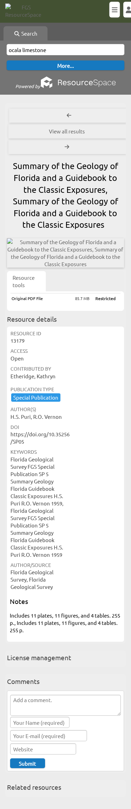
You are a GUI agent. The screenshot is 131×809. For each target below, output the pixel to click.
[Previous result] (69, 116)
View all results (67, 131)
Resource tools (24, 281)
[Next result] (67, 147)
